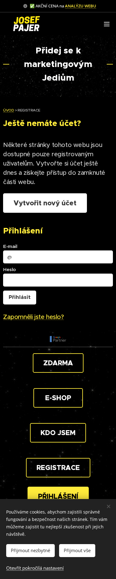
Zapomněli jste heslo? (33, 317)
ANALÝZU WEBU (80, 6)
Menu (107, 24)
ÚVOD (8, 110)
